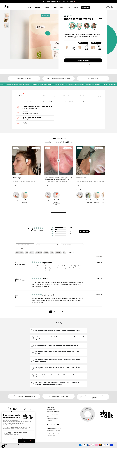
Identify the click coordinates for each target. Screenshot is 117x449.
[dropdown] (47, 244)
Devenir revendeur (51, 413)
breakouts (58, 252)
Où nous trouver (51, 409)
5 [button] (66, 312)
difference (39, 252)
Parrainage (49, 420)
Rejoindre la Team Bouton (53, 411)
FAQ (48, 416)
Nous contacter (51, 407)
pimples (46, 252)
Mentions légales (51, 435)
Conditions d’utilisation (52, 432)
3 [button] (58, 312)
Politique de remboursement (54, 428)
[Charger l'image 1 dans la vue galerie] (6, 15)
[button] (104, 6)
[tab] (23, 95)
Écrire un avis (84, 231)
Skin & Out (11, 444)
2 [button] (54, 312)
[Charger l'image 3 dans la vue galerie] (6, 25)
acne (51, 252)
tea (64, 252)
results (32, 252)
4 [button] (62, 312)
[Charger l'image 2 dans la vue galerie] (6, 20)
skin (27, 252)
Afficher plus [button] (70, 252)
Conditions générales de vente (55, 434)
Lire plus (15, 183)
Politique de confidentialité (53, 430)
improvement (19, 252)
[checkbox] (72, 244)
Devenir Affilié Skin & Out (53, 415)
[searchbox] (25, 244)
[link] (61, 236)
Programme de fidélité (52, 418)
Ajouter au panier (83, 61)
